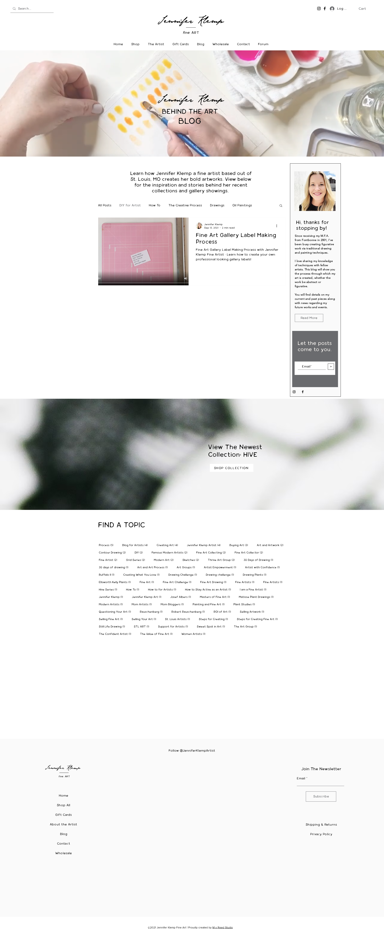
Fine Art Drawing (214, 582)
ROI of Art (223, 611)
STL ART (143, 626)
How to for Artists (163, 589)
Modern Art (165, 560)
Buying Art (239, 545)
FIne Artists (274, 582)
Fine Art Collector (250, 552)
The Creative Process (185, 205)
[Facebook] (324, 8)
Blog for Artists (136, 545)
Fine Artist (109, 560)
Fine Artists (246, 582)
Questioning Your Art (116, 611)
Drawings (217, 205)
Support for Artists (174, 626)
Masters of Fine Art (216, 597)
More (264, 205)
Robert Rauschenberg (189, 611)
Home (63, 795)
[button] (365, 9)
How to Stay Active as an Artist (209, 589)
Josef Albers (181, 597)
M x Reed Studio (222, 927)
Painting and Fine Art (210, 604)
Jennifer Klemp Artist (205, 545)
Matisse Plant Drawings (257, 597)
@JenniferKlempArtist (197, 750)
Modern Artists (112, 604)
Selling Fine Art (112, 619)
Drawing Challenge (183, 574)
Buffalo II (108, 574)
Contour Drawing (113, 552)
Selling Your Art (145, 619)
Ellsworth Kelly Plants (116, 582)
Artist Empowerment (221, 567)
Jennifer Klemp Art (148, 597)
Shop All (63, 805)
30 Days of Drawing (260, 560)
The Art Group (246, 626)
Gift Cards (63, 815)
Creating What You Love (142, 574)
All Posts (104, 205)
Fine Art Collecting (212, 552)
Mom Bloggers (173, 604)
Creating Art (168, 545)
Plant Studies (245, 604)
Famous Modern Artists (171, 552)
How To (154, 205)
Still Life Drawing (113, 626)
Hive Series (109, 589)
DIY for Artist (130, 205)
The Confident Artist (116, 634)
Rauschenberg (152, 611)
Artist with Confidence (263, 567)
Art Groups (187, 567)
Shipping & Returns (321, 824)
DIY (140, 552)
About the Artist (63, 824)
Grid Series (136, 560)
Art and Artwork (271, 545)
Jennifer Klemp (112, 597)
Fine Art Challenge (178, 582)
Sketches (191, 560)
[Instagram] (319, 8)
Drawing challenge (221, 574)
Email (301, 778)
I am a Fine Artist (254, 589)
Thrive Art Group (222, 560)
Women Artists (194, 634)
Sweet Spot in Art (212, 626)
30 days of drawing (115, 567)
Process (107, 545)
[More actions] (278, 225)
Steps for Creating (214, 619)
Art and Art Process (153, 567)
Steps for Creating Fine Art (258, 619)
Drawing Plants (256, 574)
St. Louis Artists (178, 619)
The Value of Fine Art (157, 634)
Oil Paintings (242, 205)
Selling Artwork (253, 611)
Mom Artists (143, 604)
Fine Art (148, 582)
